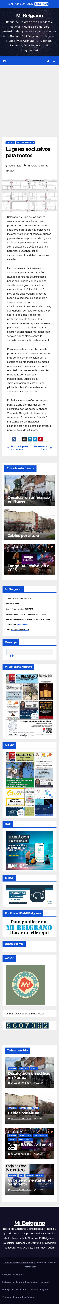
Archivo (10, 143)
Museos (39, 1175)
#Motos (10, 170)
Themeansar (29, 1266)
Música (12, 1140)
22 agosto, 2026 (21, 1189)
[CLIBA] (29, 894)
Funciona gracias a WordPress (18, 1262)
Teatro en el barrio (41, 448)
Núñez (34, 1068)
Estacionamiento (25, 143)
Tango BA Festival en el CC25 (29, 568)
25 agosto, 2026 (21, 1083)
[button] (48, 60)
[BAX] (29, 850)
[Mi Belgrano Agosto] (29, 705)
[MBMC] (29, 783)
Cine (21, 1175)
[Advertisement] (29, 96)
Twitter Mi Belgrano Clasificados (18, 1297)
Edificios (24, 1068)
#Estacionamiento (37, 165)
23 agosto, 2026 (21, 1154)
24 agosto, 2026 (21, 1118)
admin (40, 1083)
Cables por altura (23, 535)
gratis (29, 1175)
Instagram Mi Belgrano (13, 1274)
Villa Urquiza (25, 1140)
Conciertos (25, 1136)
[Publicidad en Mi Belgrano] (29, 927)
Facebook (45, 1282)
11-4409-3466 (22, 624)
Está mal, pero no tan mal (19, 448)
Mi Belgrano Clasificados (14, 1289)
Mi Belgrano (29, 15)
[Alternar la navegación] (54, 60)
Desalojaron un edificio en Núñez (29, 499)
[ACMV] (25, 984)
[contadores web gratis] (27, 1025)
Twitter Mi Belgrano (38, 1289)
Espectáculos (40, 1136)
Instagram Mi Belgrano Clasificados (19, 1282)
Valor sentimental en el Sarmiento (29, 1182)
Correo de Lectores (29, 1108)
